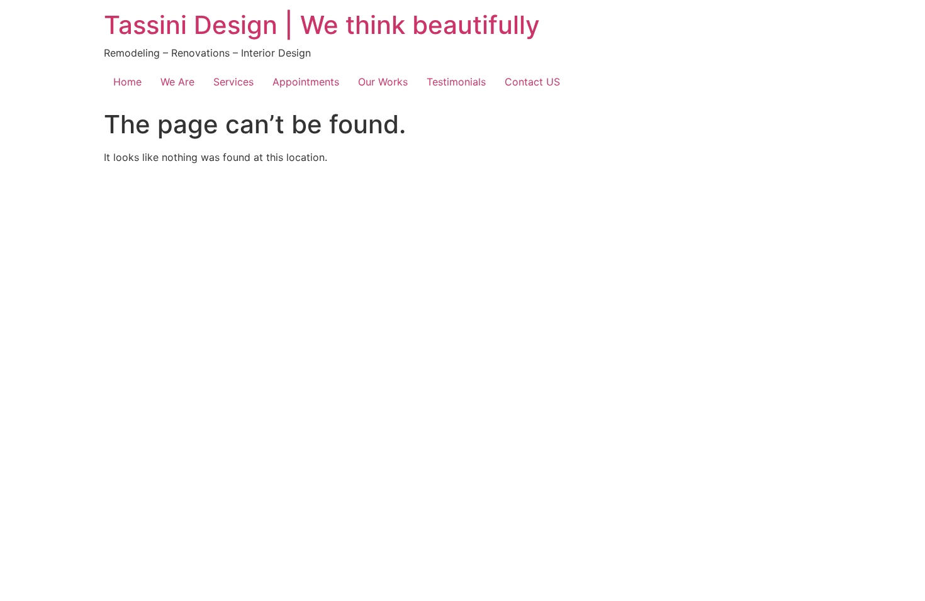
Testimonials (456, 81)
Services (233, 81)
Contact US (532, 81)
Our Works (383, 81)
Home (127, 81)
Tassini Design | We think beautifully (322, 24)
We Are (177, 81)
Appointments (305, 81)
